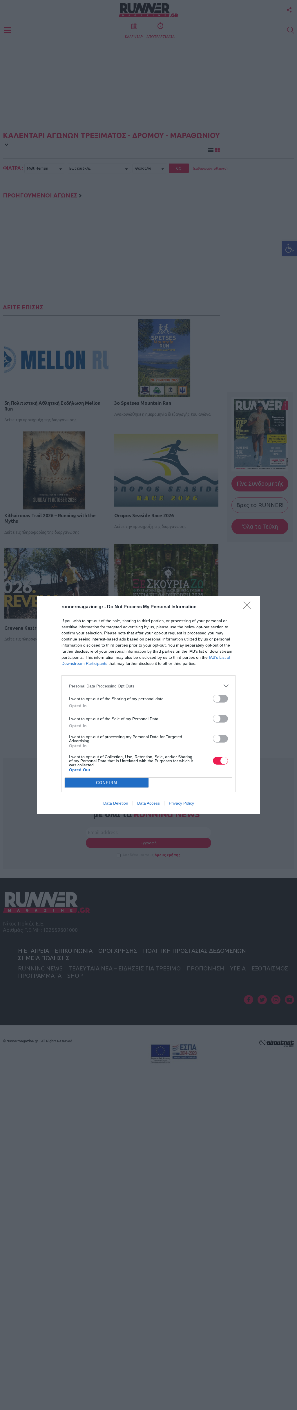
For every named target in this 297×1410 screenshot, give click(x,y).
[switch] (220, 699)
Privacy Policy (181, 803)
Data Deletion (115, 803)
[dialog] (148, 705)
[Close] (248, 607)
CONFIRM (106, 783)
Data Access (148, 803)
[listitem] (148, 686)
